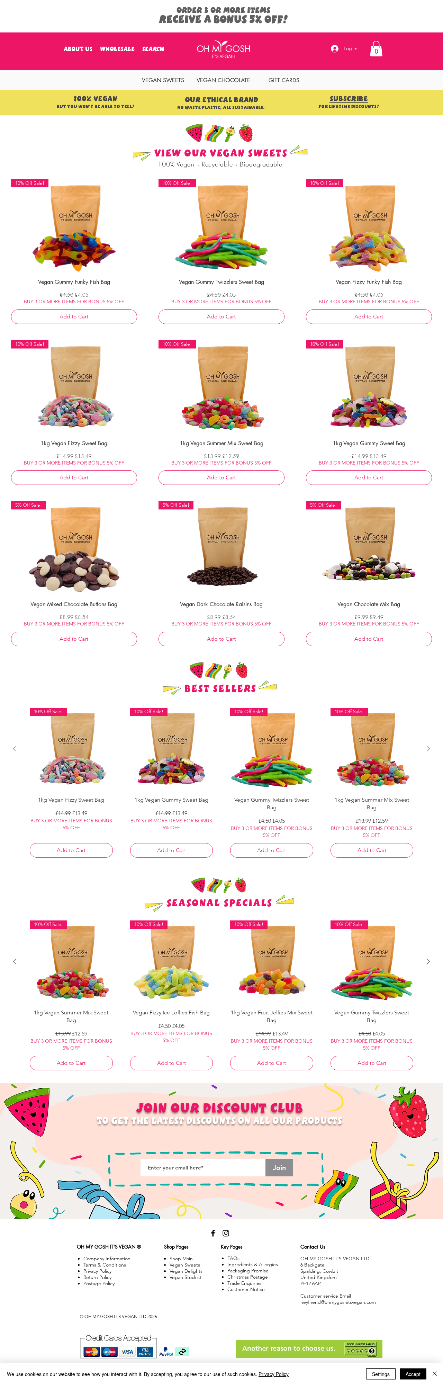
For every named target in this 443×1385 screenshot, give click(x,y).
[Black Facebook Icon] (213, 1233)
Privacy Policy (274, 1373)
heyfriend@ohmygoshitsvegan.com (338, 1302)
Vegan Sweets (185, 1265)
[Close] (435, 1373)
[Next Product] (428, 749)
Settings (381, 1373)
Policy (97, 1277)
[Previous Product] (14, 749)
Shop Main (181, 1258)
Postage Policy (99, 1283)
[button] (376, 48)
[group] (221, 785)
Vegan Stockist (185, 1277)
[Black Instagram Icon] (226, 1233)
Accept (413, 1373)
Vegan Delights (186, 1271)
